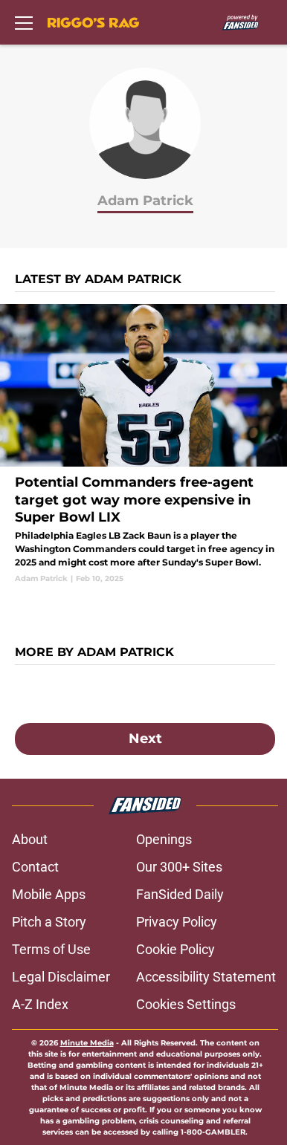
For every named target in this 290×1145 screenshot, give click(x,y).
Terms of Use (51, 949)
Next (145, 738)
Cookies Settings (186, 1004)
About (30, 839)
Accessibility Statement (206, 977)
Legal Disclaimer (61, 977)
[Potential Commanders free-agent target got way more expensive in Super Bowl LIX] (145, 444)
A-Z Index (40, 1004)
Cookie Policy (175, 949)
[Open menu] (24, 22)
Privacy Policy (176, 922)
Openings (164, 839)
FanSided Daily (180, 894)
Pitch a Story (49, 922)
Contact (35, 867)
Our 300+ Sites (179, 867)
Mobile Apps (49, 894)
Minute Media (87, 1043)
